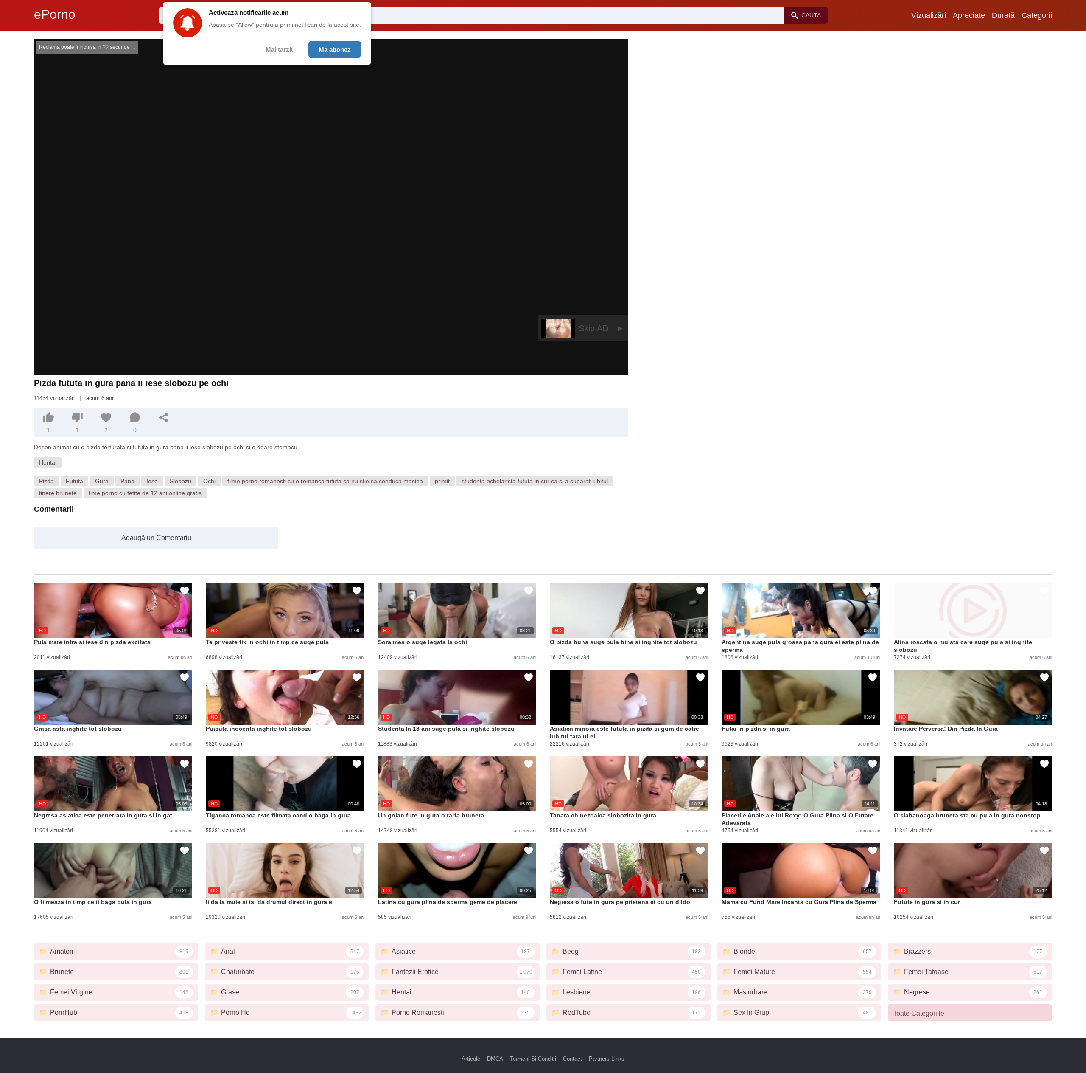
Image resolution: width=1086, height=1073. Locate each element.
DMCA (495, 1059)
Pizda (46, 481)
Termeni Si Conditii (533, 1059)
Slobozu (180, 481)
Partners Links (606, 1059)
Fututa (74, 481)
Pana (127, 481)
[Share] (164, 417)
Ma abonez (335, 49)
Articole (471, 1059)
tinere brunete (58, 493)
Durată (1003, 15)
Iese (152, 481)
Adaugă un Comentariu (156, 537)
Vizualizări (928, 15)
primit (442, 481)
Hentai (47, 462)
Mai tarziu (280, 49)
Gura (102, 481)
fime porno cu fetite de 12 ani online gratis (145, 493)
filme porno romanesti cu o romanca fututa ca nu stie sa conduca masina (325, 481)
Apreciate (969, 15)
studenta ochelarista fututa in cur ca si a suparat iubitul (535, 481)
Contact (572, 1059)
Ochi (209, 481)
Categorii (1037, 15)
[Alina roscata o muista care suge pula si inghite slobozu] (973, 610)
